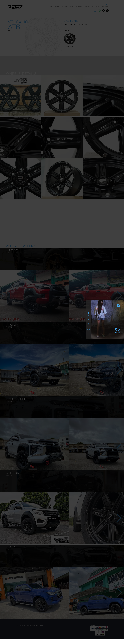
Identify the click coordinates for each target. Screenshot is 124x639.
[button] (118, 305)
